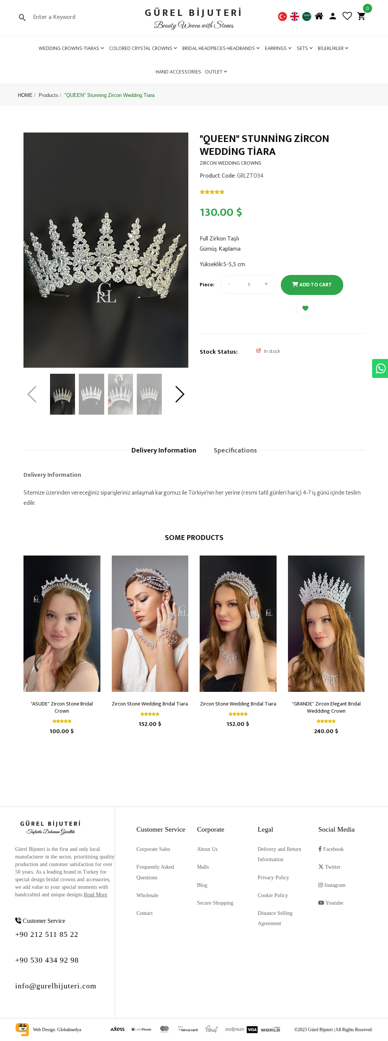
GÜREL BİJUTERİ (194, 12)
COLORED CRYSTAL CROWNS (140, 48)
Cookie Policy (273, 895)
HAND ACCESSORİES (178, 71)
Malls (203, 867)
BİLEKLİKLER (331, 48)
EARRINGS (276, 48)
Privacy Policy (273, 877)
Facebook (333, 849)
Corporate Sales (153, 849)
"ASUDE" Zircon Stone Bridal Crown (62, 707)
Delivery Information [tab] (163, 450)
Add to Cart (315, 284)
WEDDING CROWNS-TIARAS (69, 48)
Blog (202, 885)
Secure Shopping (215, 903)
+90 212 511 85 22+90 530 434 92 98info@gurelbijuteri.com (56, 960)
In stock (272, 351)
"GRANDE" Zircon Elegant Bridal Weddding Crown (326, 707)
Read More (95, 894)
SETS (302, 48)
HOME (25, 95)
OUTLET (213, 71)
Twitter (332, 867)
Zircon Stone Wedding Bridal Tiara (150, 703)
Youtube (333, 903)
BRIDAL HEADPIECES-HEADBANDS (218, 48)
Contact (144, 913)
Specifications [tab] (235, 450)
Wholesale (147, 895)
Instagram (334, 885)
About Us (207, 849)
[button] (179, 394)
